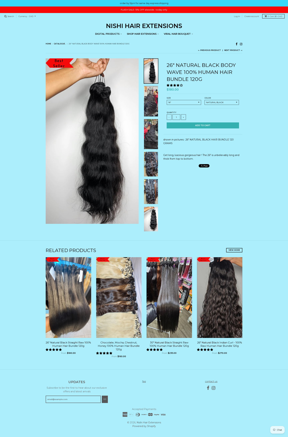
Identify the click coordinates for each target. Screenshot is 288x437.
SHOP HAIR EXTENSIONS (141, 33)
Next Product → (233, 50)
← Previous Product (209, 50)
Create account (251, 16)
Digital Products (107, 33)
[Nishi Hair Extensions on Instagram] (241, 44)
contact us (211, 381)
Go (105, 399)
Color (207, 98)
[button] (175, 85)
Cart (275, 16)
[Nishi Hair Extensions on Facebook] (237, 44)
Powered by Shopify (144, 426)
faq (144, 381)
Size (169, 98)
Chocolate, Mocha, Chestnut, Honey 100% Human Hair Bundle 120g (119, 346)
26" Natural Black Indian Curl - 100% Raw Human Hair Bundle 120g (219, 344)
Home (48, 44)
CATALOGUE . (60, 44)
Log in (237, 16)
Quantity (171, 112)
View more (234, 250)
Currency (22, 16)
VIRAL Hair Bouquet (177, 33)
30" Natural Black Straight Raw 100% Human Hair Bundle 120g (169, 344)
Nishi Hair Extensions (144, 26)
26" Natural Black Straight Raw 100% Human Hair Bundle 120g (68, 344)
